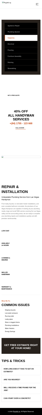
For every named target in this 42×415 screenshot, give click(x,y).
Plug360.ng (16, 411)
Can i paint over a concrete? (17, 398)
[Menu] (38, 4)
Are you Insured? (12, 379)
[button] (21, 370)
